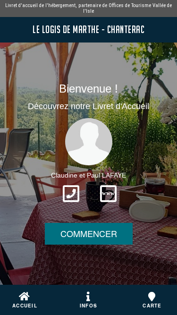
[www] (108, 205)
